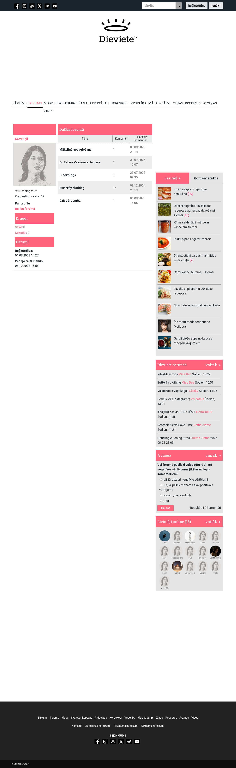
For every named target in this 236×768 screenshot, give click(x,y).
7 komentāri (213, 507)
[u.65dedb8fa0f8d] (177, 535)
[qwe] (190, 551)
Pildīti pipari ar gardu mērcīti (192, 239)
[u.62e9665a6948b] (164, 581)
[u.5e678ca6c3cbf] (215, 566)
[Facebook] (16, 6)
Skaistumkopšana (81, 717)
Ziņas (159, 717)
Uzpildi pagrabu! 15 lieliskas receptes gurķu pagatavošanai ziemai (194, 210)
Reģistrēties (196, 5)
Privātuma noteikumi (126, 725)
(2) (191, 260)
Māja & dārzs (146, 717)
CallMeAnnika (215, 558)
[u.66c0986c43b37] (164, 551)
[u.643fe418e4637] (190, 566)
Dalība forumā (25, 209)
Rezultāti (196, 507)
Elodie (202, 543)
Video (194, 717)
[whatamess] (190, 535)
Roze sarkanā (177, 558)
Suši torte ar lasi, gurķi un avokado (197, 305)
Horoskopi (115, 717)
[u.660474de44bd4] (202, 551)
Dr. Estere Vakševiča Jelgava (79, 162)
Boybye (203, 573)
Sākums (43, 717)
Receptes (171, 717)
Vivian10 (164, 588)
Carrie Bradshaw (177, 573)
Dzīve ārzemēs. (70, 200)
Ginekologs (67, 175)
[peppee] (164, 535)
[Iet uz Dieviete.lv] (118, 31)
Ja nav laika (190, 573)
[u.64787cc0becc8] (164, 566)
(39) (190, 194)
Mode (65, 717)
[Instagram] (24, 6)
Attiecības (101, 717)
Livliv (164, 573)
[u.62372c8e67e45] (202, 535)
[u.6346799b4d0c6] (215, 551)
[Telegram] (47, 6)
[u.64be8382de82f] (177, 551)
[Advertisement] (116, 72)
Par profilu (22, 203)
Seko (18, 227)
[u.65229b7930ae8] (177, 566)
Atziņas (184, 717)
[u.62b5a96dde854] (215, 535)
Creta (215, 573)
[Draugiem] (32, 6)
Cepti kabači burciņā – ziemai (194, 272)
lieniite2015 (202, 558)
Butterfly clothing (71, 188)
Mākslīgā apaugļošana (75, 149)
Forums (54, 717)
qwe (190, 558)
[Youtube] (54, 6)
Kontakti (77, 725)
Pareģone (215, 543)
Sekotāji (20, 233)
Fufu (164, 543)
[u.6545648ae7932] (202, 566)
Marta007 (177, 543)
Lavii (165, 558)
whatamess (190, 543)
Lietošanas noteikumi (97, 725)
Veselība (129, 717)
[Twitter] (39, 6)
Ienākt (215, 5)
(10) (186, 215)
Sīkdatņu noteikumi (152, 725)
